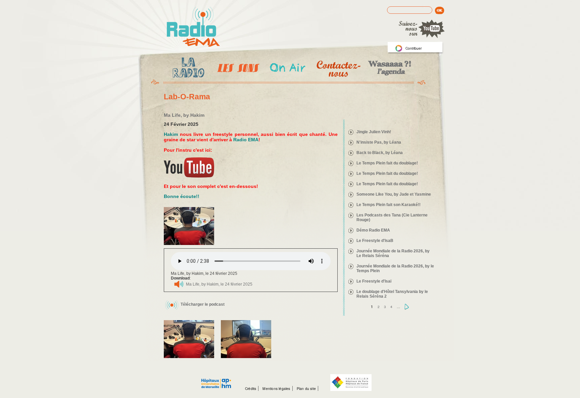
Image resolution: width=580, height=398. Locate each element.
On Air (287, 69)
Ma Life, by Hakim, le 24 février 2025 (219, 284)
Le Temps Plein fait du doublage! (387, 163)
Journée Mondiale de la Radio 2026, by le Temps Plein (395, 268)
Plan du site (306, 388)
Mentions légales (276, 388)
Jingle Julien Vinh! (373, 132)
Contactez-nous (337, 69)
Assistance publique (216, 380)
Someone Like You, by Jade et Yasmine (393, 194)
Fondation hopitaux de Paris (351, 382)
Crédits (250, 388)
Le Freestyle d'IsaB (374, 240)
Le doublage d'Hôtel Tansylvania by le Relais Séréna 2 (392, 294)
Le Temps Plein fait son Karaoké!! (388, 204)
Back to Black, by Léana (379, 152)
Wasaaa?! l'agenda (388, 69)
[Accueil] (193, 27)
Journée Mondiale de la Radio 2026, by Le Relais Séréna (393, 253)
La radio (187, 69)
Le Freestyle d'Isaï (373, 281)
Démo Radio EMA (373, 230)
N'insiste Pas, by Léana (378, 142)
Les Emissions (237, 69)
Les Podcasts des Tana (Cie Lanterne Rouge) (392, 217)
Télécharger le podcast (203, 304)
